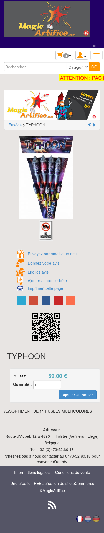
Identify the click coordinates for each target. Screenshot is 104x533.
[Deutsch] (96, 518)
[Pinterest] (58, 300)
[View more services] (70, 300)
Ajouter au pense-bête (47, 280)
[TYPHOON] (46, 177)
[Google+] (33, 300)
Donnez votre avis (43, 263)
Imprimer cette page (45, 288)
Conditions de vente (72, 472)
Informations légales (32, 472)
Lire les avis (38, 272)
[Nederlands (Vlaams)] (88, 518)
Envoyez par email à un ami (52, 253)
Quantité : (22, 384)
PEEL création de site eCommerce (64, 483)
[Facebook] (46, 300)
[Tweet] (21, 300)
